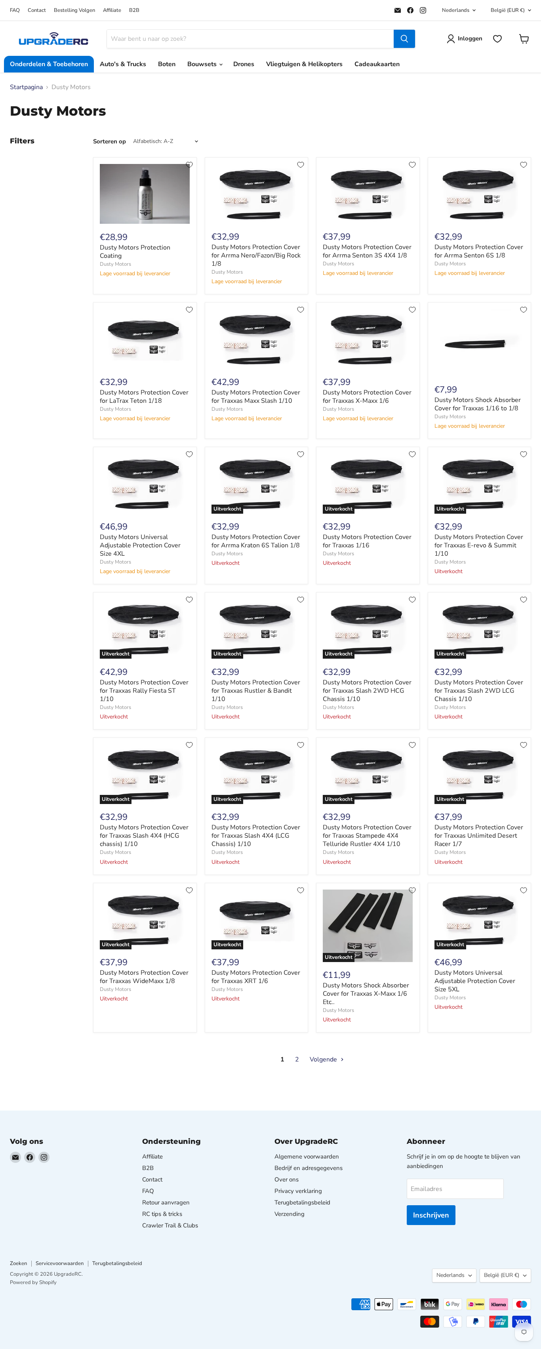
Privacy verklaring (298, 1191)
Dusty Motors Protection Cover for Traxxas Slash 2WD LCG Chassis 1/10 (478, 690)
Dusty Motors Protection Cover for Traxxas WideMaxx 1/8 (144, 976)
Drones (243, 64)
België (508, 10)
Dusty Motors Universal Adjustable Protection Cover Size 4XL (140, 545)
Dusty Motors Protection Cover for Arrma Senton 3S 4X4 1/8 (367, 251)
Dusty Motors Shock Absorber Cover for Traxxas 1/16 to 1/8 (477, 404)
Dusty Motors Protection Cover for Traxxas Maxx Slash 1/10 (255, 396)
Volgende (324, 1059)
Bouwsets (202, 64)
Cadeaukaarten (377, 64)
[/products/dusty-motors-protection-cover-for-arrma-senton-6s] (479, 194)
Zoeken (18, 1263)
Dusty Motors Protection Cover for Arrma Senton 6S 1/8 (478, 251)
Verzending (289, 1214)
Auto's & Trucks (123, 64)
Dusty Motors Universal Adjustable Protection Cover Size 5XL (474, 981)
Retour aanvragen (166, 1202)
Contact (37, 10)
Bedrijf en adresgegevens (308, 1168)
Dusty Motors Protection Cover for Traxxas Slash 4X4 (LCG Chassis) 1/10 (255, 835)
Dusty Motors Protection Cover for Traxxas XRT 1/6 (255, 976)
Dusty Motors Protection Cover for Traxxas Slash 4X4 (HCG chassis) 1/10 (144, 835)
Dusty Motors (115, 264)
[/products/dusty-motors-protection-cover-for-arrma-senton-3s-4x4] (368, 194)
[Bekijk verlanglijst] (497, 39)
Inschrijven (431, 1215)
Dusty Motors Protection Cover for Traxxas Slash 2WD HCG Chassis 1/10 (367, 690)
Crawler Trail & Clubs (170, 1225)
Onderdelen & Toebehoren (49, 64)
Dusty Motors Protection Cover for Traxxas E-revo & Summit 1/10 (478, 545)
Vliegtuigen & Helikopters (304, 64)
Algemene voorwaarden (306, 1156)
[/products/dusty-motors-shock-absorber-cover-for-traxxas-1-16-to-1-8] (479, 343)
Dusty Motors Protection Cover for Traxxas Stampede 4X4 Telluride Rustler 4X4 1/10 (367, 835)
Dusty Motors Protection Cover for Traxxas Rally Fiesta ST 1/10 (144, 690)
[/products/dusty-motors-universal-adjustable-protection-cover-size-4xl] (145, 483)
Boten (166, 64)
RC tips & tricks (162, 1214)
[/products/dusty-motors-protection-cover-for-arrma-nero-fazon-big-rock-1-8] (256, 194)
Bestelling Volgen (74, 10)
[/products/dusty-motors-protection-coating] (145, 194)
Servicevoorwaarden (60, 1263)
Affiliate (112, 10)
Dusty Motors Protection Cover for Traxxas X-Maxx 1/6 (367, 396)
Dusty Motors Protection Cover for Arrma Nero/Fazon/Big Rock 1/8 (256, 255)
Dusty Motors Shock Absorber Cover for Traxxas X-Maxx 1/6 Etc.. (366, 993)
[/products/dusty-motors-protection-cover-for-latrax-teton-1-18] (145, 339)
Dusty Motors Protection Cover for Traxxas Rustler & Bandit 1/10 (255, 690)
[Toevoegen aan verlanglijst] (189, 165)
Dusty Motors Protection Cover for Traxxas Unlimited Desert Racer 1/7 (478, 835)
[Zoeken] (404, 39)
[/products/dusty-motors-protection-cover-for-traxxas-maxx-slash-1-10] (256, 339)
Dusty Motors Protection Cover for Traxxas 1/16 (367, 541)
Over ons (286, 1179)
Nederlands (455, 10)
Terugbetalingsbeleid (302, 1202)
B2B (134, 10)
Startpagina (26, 87)
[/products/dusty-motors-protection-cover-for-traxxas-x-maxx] (368, 339)
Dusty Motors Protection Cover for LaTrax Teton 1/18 (144, 396)
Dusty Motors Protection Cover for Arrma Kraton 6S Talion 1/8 (255, 541)
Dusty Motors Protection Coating (135, 251)
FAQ (15, 10)
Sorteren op (109, 141)
